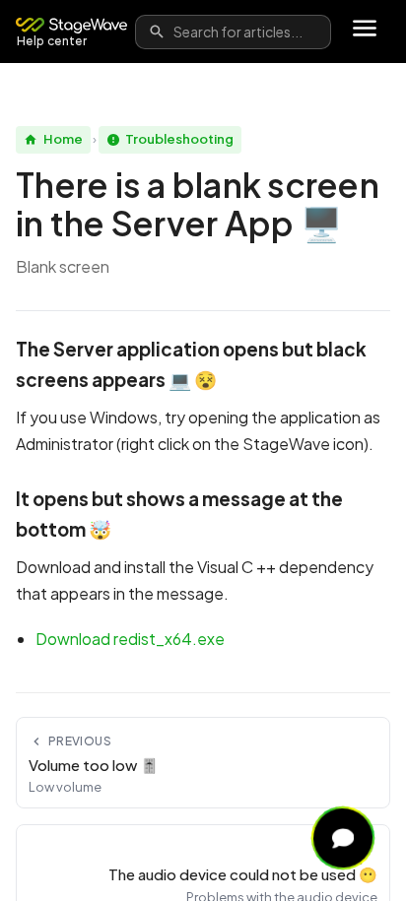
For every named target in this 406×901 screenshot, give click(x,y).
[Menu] (364, 31)
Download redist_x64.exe (130, 638)
